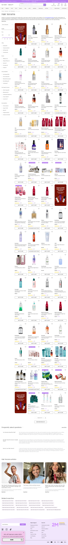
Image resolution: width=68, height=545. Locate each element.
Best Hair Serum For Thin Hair (22, 507)
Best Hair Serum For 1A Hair (7, 500)
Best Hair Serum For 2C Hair (21, 503)
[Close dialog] (24, 532)
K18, (34, 3)
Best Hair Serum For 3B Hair (47, 503)
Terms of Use (44, 534)
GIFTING (46, 8)
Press (42, 532)
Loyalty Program (63, 1)
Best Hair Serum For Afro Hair (22, 509)
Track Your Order (33, 534)
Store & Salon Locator (34, 530)
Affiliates (43, 530)
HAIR (12, 8)
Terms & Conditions (45, 528)
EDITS (29, 8)
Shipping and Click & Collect (7, 1)
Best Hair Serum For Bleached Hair (53, 509)
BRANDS (7, 8)
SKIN (16, 8)
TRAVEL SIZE (41, 8)
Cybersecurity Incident (45, 525)
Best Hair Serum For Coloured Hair (37, 509)
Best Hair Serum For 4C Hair (48, 505)
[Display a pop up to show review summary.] (47, 41)
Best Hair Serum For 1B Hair (21, 500)
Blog (31, 537)
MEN (25, 8)
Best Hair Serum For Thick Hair (8, 507)
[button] (13, 540)
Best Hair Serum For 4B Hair (34, 505)
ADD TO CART (34, 136)
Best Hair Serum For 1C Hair (34, 500)
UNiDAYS (43, 537)
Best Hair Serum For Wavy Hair (37, 507)
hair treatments (12, 11)
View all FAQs (64, 427)
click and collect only (20, 136)
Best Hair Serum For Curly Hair (8, 509)
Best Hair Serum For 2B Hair (7, 503)
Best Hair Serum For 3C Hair (7, 505)
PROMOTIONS (57, 8)
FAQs (31, 528)
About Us (43, 526)
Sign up (23, 524)
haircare (6, 11)
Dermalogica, (30, 3)
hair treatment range (49, 17)
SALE (51, 8)
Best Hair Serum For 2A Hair (47, 500)
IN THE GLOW (64, 8)
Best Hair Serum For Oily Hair (51, 507)
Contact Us (14, 1)
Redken (36, 3)
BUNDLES (34, 8)
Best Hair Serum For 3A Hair (34, 503)
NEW (2, 8)
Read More (4, 21)
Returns (31, 532)
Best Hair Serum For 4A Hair (21, 505)
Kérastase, (26, 3)
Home (3, 11)
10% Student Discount (55, 1)
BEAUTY (20, 8)
